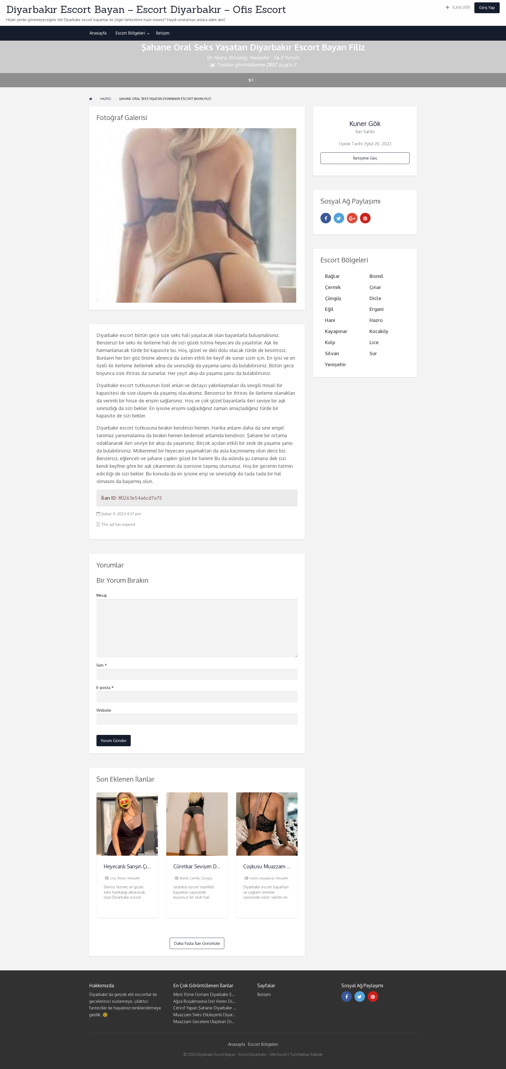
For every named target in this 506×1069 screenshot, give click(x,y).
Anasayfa (98, 33)
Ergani (376, 309)
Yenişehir (259, 57)
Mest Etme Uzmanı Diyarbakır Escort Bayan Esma (219, 994)
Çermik (195, 878)
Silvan (121, 878)
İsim (101, 665)
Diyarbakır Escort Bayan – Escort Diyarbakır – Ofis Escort (146, 9)
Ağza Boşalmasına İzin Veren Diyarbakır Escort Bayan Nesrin (229, 1001)
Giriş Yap (487, 7)
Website (103, 710)
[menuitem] (457, 7)
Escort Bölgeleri (130, 33)
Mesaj (101, 595)
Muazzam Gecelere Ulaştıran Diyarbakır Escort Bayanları (225, 1021)
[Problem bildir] (251, 80)
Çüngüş (206, 878)
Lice (112, 878)
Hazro (220, 57)
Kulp (330, 342)
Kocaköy (238, 57)
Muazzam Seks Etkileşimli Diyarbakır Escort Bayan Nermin (227, 1014)
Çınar (375, 287)
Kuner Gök (365, 123)
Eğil (329, 309)
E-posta (105, 687)
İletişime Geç (365, 158)
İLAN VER (460, 7)
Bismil (184, 878)
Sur (373, 353)
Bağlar (332, 276)
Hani (330, 320)
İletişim (162, 33)
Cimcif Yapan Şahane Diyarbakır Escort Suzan (215, 1007)
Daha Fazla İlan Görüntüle (197, 943)
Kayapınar (267, 878)
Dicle (375, 298)
